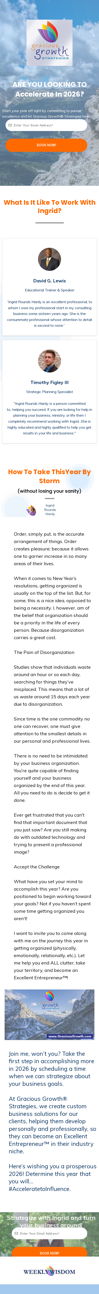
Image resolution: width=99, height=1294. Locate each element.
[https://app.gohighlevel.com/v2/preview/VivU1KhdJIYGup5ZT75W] (49, 1270)
